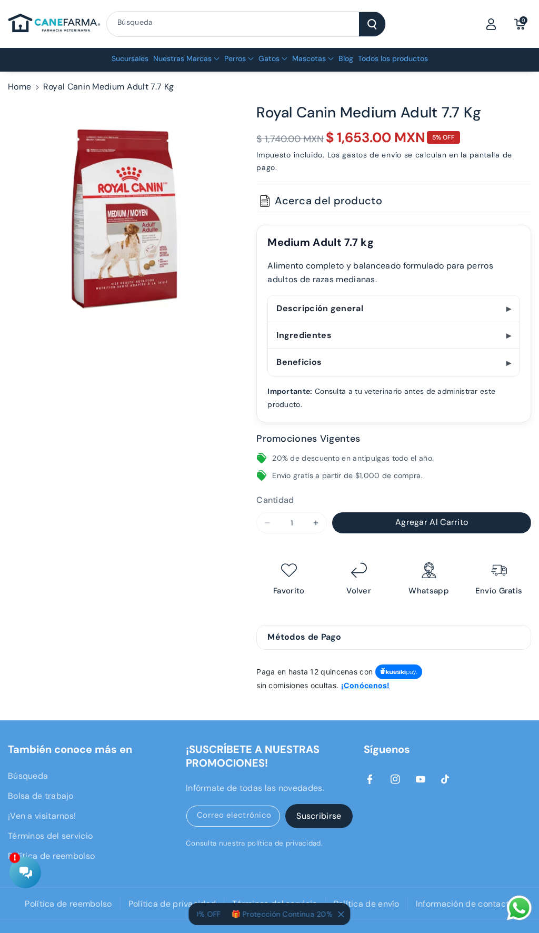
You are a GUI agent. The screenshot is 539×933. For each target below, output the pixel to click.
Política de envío (367, 903)
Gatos (269, 58)
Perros (235, 58)
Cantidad (275, 499)
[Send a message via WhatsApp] (519, 908)
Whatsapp (428, 591)
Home (19, 86)
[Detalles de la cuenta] (491, 24)
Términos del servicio (50, 835)
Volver (358, 591)
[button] (519, 24)
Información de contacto (465, 903)
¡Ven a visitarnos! (42, 815)
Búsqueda (28, 775)
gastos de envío (372, 155)
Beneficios (299, 362)
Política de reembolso (51, 855)
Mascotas (309, 58)
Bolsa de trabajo (41, 795)
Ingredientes (304, 335)
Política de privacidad (172, 903)
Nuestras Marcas (182, 58)
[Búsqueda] (372, 24)
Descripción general (319, 308)
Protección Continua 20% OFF (288, 914)
